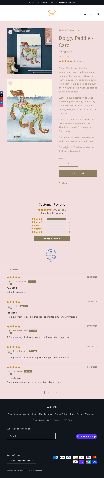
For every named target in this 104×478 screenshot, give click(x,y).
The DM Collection (20, 470)
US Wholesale (38, 420)
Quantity (62, 158)
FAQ (49, 420)
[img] (13, 277)
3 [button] (52, 392)
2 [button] (48, 392)
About (26, 414)
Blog (10, 414)
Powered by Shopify (35, 470)
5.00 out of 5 (59, 209)
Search (17, 414)
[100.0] (51, 254)
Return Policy (76, 414)
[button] (6, 14)
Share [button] (64, 183)
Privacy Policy (61, 414)
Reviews (57, 420)
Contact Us (36, 414)
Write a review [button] (52, 238)
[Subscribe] (52, 436)
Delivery (48, 414)
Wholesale (89, 414)
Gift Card (68, 420)
